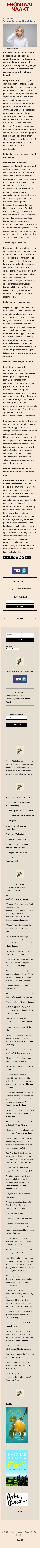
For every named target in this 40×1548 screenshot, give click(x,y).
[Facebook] (13, 557)
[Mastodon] (10, 557)
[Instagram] (17, 557)
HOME (20, 618)
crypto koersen (21, 343)
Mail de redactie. (24, 588)
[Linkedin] (20, 557)
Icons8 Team (10, 48)
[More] (29, 557)
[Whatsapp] (26, 557)
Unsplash (16, 48)
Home (20, 1540)
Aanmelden (20, 606)
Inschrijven (16, 725)
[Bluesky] (4, 557)
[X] (7, 557)
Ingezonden (20, 581)
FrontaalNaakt (20, 6)
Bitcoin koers (12, 163)
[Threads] (23, 557)
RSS (20, 1511)
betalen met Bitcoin (12, 484)
